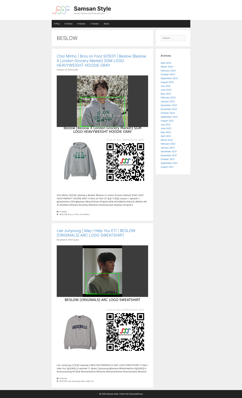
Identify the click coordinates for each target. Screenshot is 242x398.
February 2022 (168, 144)
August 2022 (167, 120)
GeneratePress (136, 394)
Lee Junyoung (74, 381)
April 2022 (166, 136)
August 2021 (167, 167)
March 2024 (167, 66)
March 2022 (167, 140)
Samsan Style (92, 8)
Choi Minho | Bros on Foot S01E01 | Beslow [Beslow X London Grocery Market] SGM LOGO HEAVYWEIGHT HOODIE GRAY (101, 60)
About (106, 23)
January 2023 (168, 101)
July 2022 (166, 124)
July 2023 (166, 86)
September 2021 (169, 163)
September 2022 (169, 117)
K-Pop (57, 23)
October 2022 (168, 113)
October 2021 (167, 159)
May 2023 (166, 93)
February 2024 (168, 70)
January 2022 (168, 147)
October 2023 (168, 74)
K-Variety (81, 23)
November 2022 (169, 109)
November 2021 (169, 155)
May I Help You (87, 381)
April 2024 (166, 63)
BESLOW (63, 214)
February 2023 (168, 97)
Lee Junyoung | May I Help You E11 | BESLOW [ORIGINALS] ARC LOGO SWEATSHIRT (96, 232)
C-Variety (94, 23)
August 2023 (167, 82)
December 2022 (169, 105)
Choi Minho (85, 214)
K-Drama (68, 23)
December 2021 (169, 151)
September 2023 (169, 78)
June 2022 (166, 128)
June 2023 (166, 90)
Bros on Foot (73, 214)
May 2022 (166, 132)
